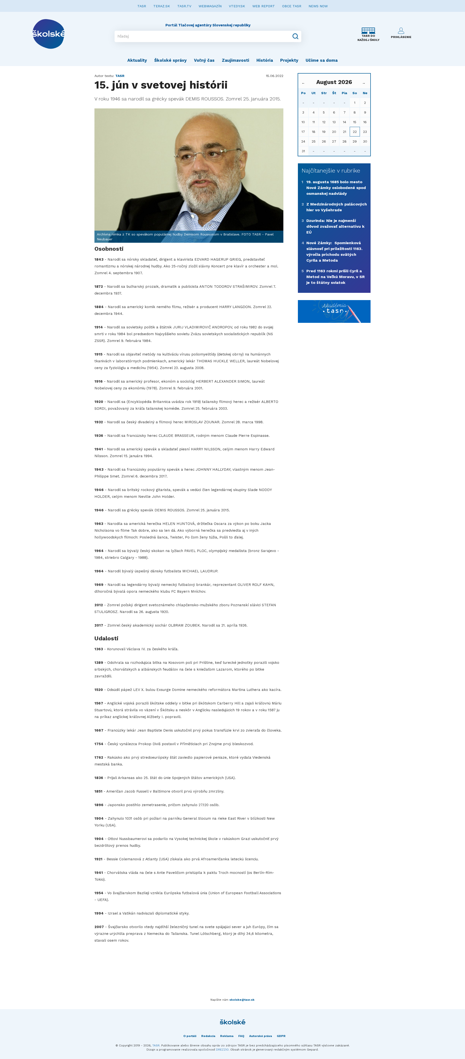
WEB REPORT (263, 6)
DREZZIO (222, 1049)
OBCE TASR (291, 6)
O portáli (189, 1036)
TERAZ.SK (161, 6)
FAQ (241, 1036)
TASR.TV (184, 6)
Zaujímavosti (235, 60)
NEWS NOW (318, 6)
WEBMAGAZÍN (210, 6)
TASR (141, 6)
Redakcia (208, 1036)
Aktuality (137, 60)
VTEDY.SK (237, 6)
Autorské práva (260, 1036)
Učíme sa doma (322, 60)
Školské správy (170, 60)
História (264, 60)
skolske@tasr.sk (242, 999)
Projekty (289, 60)
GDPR (281, 1036)
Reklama (226, 1036)
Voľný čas (204, 60)
